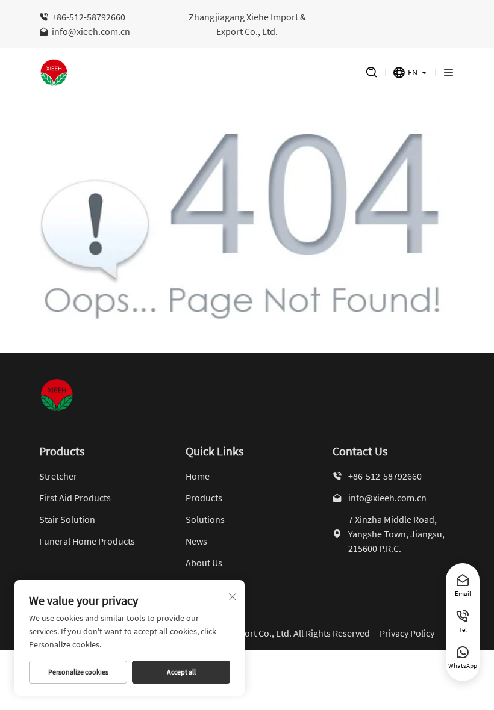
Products (204, 498)
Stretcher (58, 476)
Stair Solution (67, 519)
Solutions (205, 519)
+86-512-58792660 (88, 17)
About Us (204, 563)
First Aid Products (75, 498)
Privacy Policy (407, 633)
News (196, 541)
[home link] (190, 73)
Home (198, 476)
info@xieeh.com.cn (91, 31)
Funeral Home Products (87, 541)
